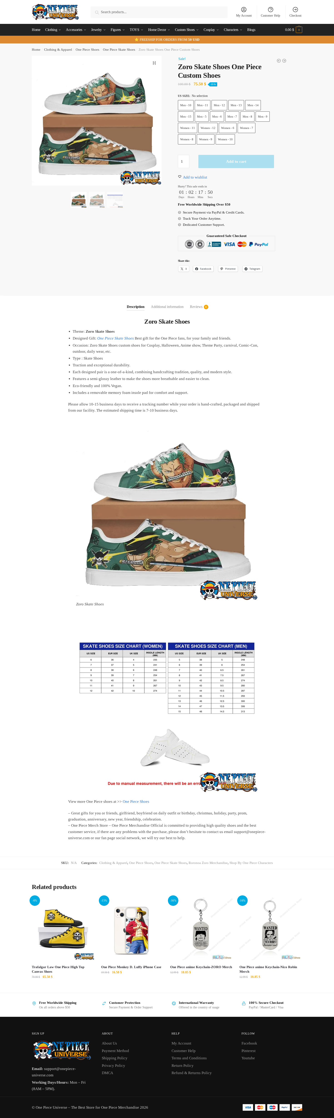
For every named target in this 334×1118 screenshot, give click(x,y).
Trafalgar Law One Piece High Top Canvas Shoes (58, 969)
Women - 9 (205, 139)
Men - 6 (217, 116)
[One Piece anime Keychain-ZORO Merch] (201, 929)
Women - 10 (225, 139)
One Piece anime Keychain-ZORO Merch (201, 967)
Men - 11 (202, 105)
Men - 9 (262, 116)
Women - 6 (227, 128)
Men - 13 (236, 105)
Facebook (249, 1043)
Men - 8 (247, 116)
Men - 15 (185, 116)
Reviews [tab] (196, 307)
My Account (244, 15)
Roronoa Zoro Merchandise (208, 863)
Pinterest (249, 1051)
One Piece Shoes (87, 49)
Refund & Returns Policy (192, 1073)
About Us (109, 1043)
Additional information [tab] (167, 307)
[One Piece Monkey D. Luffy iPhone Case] (132, 929)
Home (36, 49)
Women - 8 (186, 139)
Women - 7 (246, 128)
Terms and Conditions (189, 1058)
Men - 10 (185, 105)
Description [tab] (136, 307)
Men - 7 (232, 116)
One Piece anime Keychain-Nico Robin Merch (268, 969)
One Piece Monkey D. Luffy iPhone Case (131, 967)
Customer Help (270, 15)
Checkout (295, 15)
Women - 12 (208, 128)
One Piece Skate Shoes (119, 49)
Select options (63, 987)
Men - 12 (219, 105)
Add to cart (236, 161)
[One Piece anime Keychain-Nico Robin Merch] (270, 929)
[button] (154, 63)
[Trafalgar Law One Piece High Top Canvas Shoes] (63, 929)
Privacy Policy (113, 1065)
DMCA (107, 1073)
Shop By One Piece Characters (251, 863)
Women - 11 (187, 128)
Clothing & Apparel (58, 49)
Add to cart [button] (201, 987)
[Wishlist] (87, 904)
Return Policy (183, 1065)
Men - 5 (202, 116)
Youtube (248, 1058)
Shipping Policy (114, 1058)
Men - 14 (253, 105)
